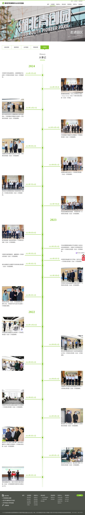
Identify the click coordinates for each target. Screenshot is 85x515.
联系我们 (81, 1)
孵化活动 (36, 503)
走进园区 (53, 4)
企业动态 (36, 504)
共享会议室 (60, 497)
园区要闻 (36, 501)
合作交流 (67, 499)
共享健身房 (60, 499)
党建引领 (52, 497)
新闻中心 (58, 4)
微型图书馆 (60, 501)
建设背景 (6, 47)
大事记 (81, 37)
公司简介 (76, 1)
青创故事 (52, 499)
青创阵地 (69, 4)
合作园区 (26, 47)
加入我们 (67, 501)
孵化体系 (64, 4)
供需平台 (59, 503)
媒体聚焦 (36, 499)
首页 (72, 1)
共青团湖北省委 (7, 498)
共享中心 (75, 4)
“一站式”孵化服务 (44, 497)
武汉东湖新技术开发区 (9, 500)
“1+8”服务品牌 (44, 499)
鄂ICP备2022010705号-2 (28, 512)
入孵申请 (67, 497)
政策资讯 (36, 497)
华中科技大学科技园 (8, 503)
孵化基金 (42, 501)
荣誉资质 (35, 47)
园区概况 (16, 47)
